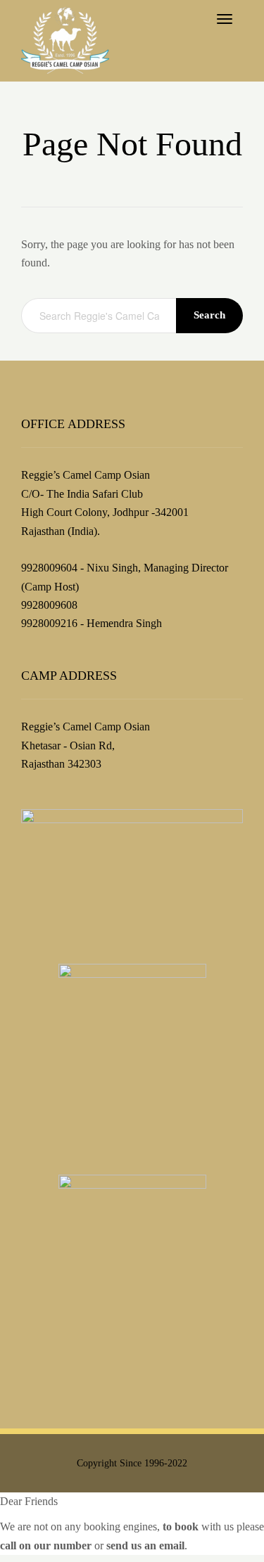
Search (209, 315)
